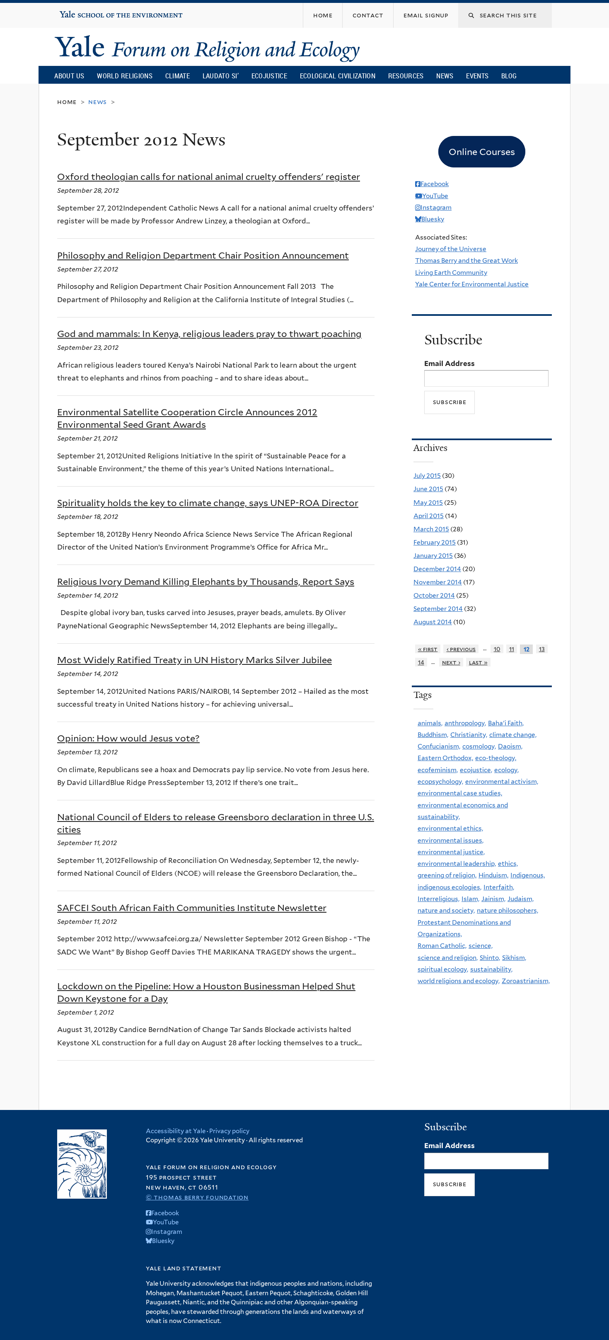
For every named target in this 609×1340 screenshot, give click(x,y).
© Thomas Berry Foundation (197, 1197)
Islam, (470, 899)
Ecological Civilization (338, 75)
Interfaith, (498, 887)
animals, (430, 723)
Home (67, 102)
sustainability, (491, 969)
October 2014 (434, 595)
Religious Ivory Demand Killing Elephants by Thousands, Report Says (205, 581)
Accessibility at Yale (175, 1131)
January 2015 (433, 556)
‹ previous (461, 648)
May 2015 (428, 502)
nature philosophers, (507, 910)
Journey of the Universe (450, 249)
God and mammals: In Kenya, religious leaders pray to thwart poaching (209, 333)
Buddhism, (433, 735)
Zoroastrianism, (526, 981)
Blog (509, 75)
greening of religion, (447, 875)
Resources (406, 75)
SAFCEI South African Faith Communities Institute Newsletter (191, 907)
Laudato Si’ (221, 75)
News (444, 75)
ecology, (506, 770)
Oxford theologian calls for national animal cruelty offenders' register (208, 176)
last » (478, 662)
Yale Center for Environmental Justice (472, 284)
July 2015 (427, 476)
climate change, (512, 735)
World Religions (124, 75)
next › (451, 662)
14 (421, 662)
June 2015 (428, 489)
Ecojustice (269, 75)
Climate (177, 75)
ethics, (508, 863)
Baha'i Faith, (506, 723)
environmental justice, (451, 852)
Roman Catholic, (442, 946)
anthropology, (465, 723)
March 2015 (431, 529)
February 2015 (434, 542)
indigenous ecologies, (449, 887)
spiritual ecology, (443, 969)
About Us (69, 75)
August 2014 (432, 622)
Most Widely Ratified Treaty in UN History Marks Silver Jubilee (194, 659)
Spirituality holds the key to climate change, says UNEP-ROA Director (207, 502)
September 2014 (438, 609)
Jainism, (493, 899)
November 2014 (437, 582)
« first (428, 648)
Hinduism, (493, 875)
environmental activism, (501, 781)
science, (481, 946)
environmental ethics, (450, 828)
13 (542, 648)
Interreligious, (438, 899)
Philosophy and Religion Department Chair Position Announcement (203, 255)
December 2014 (437, 569)
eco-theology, (495, 758)
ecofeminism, (438, 770)
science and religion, (448, 958)
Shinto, (490, 958)
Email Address (449, 363)
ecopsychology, (440, 781)
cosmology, (479, 746)
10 (497, 648)
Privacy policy (229, 1131)
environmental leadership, (457, 863)
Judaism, (521, 899)
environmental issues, (450, 840)
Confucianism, (439, 746)
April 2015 (428, 516)
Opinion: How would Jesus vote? (128, 738)
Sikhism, (514, 958)
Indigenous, (527, 875)
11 (511, 648)
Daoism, (510, 746)
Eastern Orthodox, (445, 758)
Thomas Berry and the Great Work (466, 260)
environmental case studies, (460, 793)
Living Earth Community (451, 272)
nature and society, (446, 910)
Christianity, (468, 735)
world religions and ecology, (459, 981)
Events (477, 75)
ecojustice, (476, 770)
